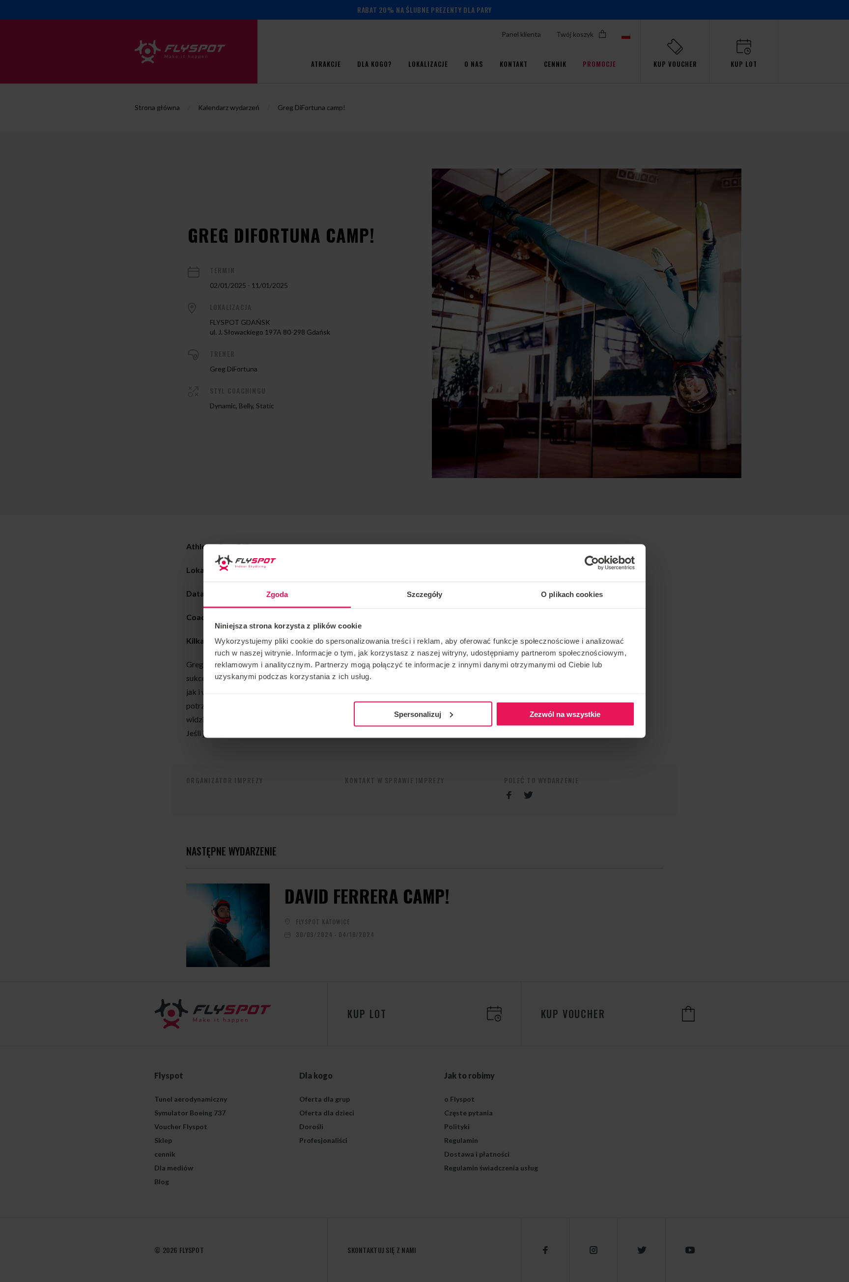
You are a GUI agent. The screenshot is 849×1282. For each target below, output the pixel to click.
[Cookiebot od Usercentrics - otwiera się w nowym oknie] (592, 563)
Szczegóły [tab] (425, 594)
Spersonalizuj (417, 714)
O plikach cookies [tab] (572, 594)
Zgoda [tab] (277, 594)
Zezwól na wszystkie (565, 714)
